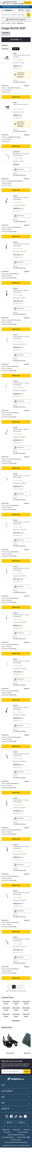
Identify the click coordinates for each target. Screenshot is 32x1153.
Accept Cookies (23, 1150)
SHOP (3, 1085)
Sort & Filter (14, 39)
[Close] (30, 1142)
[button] (16, 2)
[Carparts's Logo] (10, 10)
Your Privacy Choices (8, 1150)
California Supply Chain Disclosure (16, 1134)
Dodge (8, 23)
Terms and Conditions (22, 1132)
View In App (28, 2)
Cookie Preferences (22, 1137)
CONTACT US (5, 1108)
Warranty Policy (16, 1129)
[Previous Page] (9, 987)
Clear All (15, 48)
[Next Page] (22, 987)
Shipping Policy (6, 1129)
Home (3, 23)
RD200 (14, 23)
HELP (3, 1097)
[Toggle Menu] (2, 10)
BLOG (3, 1103)
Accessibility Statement (8, 1137)
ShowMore (16, 1020)
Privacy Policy (7, 1132)
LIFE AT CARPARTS (7, 1091)
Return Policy (26, 1129)
